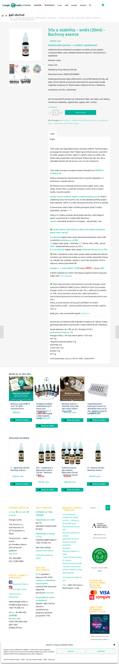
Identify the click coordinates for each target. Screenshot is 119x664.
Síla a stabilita (66, 276)
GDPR (38, 558)
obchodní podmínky (44, 555)
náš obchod (16, 15)
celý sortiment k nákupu (71, 123)
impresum (51, 660)
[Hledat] (90, 5)
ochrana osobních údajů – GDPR (14, 660)
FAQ (64, 585)
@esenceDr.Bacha (21, 584)
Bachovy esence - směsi (94, 120)
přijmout (71, 651)
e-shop (12, 512)
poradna (12, 515)
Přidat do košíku (80, 112)
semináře (22, 512)
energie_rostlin (19, 589)
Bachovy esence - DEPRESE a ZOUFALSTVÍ (73, 120)
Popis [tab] (53, 134)
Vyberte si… (86, 313)
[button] (114, 645)
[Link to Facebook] (6, 15)
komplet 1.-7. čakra (58, 268)
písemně (49, 592)
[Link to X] (10, 15)
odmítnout (101, 651)
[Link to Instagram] (3, 15)
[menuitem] (6, 5)
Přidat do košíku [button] (22, 420)
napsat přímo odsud (44, 550)
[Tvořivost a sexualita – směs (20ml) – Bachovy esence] (117, 332)
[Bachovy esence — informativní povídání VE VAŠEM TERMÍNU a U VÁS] (2, 332)
